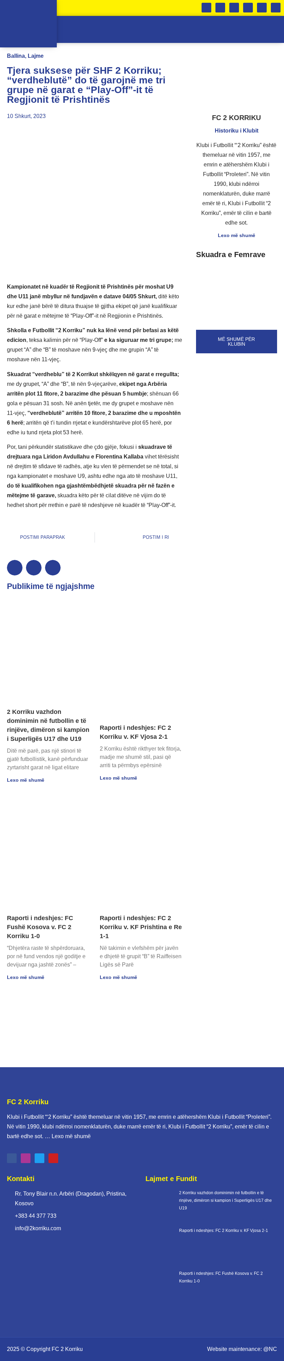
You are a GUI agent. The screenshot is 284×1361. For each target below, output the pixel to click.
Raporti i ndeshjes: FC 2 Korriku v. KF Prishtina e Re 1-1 (141, 927)
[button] (245, 29)
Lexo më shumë (25, 780)
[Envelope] (220, 7)
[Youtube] (276, 7)
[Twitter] (262, 7)
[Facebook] (234, 7)
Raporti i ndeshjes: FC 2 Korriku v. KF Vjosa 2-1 (223, 1230)
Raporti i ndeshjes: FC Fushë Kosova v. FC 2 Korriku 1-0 (40, 927)
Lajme (36, 56)
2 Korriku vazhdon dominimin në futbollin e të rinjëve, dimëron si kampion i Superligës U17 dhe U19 (225, 1200)
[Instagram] (248, 7)
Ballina (16, 56)
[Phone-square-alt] (206, 7)
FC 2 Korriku (67, 1349)
